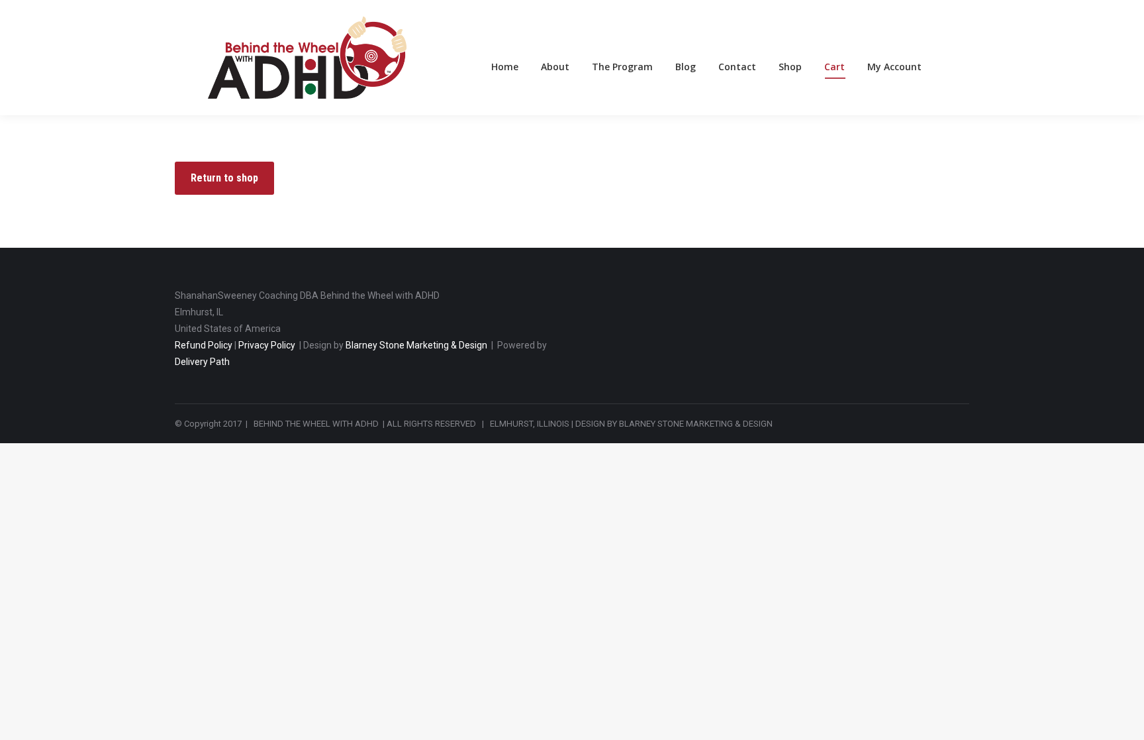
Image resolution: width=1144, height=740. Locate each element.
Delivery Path (202, 361)
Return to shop (224, 178)
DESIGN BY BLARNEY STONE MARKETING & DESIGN (674, 424)
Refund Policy (203, 345)
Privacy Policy (266, 345)
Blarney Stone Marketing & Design (416, 345)
